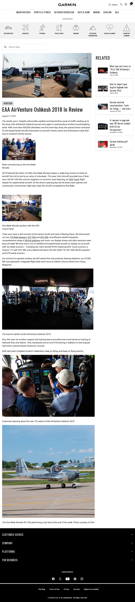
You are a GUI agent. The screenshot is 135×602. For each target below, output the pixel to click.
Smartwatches (23, 12)
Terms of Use (54, 589)
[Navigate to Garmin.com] (67, 5)
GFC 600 (44, 237)
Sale (117, 12)
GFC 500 (32, 237)
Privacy (66, 589)
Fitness (42, 33)
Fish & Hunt (59, 33)
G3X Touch (74, 179)
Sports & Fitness (42, 12)
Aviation (107, 12)
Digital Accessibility (91, 589)
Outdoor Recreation (64, 12)
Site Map (41, 589)
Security (76, 589)
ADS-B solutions (32, 240)
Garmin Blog (67, 19)
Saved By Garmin (126, 35)
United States (67, 572)
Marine (96, 12)
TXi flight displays (18, 237)
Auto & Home (84, 12)
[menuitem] (113, 5)
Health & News (109, 33)
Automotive (8, 33)
